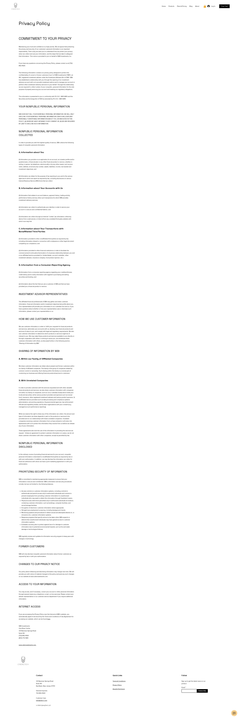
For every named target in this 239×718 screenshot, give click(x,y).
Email (183, 687)
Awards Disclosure (119, 689)
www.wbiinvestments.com (39, 576)
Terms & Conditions (119, 681)
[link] (205, 6)
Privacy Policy (117, 685)
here (48, 619)
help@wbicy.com (41, 700)
